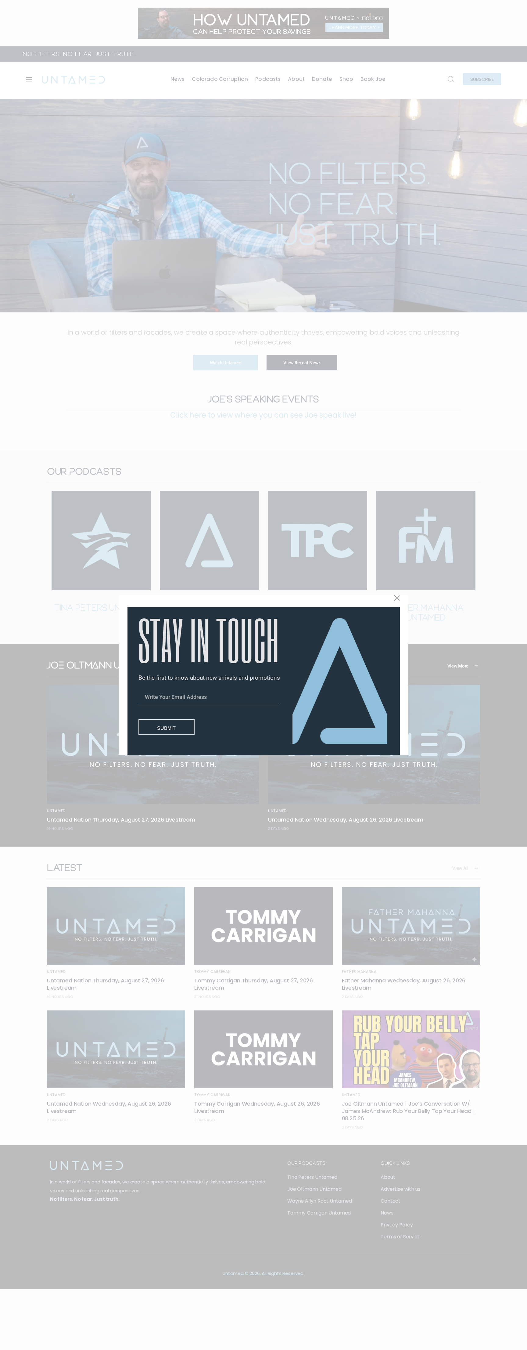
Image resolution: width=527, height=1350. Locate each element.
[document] (263, 675)
